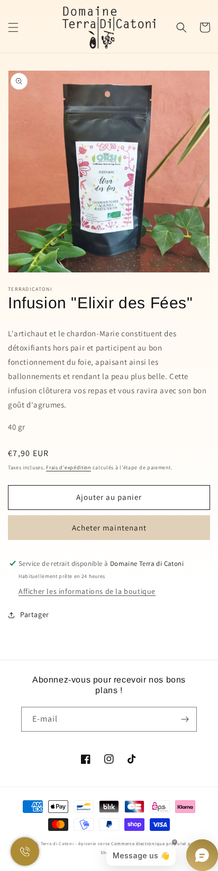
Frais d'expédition (68, 467)
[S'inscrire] (184, 719)
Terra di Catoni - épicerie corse (75, 843)
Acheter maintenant (109, 528)
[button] (13, 27)
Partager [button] (34, 614)
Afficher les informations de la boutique (87, 591)
